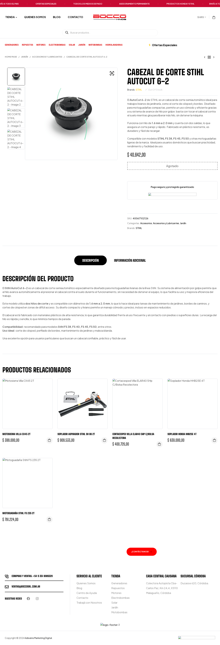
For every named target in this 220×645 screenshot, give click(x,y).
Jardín (24, 57)
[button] (112, 73)
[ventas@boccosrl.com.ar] (7, 587)
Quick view (47, 384)
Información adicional (130, 260)
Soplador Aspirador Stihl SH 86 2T (76, 434)
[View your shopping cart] (213, 17)
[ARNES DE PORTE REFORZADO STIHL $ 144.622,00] (213, 57)
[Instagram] (37, 598)
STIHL (139, 89)
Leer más (104, 440)
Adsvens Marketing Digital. (39, 637)
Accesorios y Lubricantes (47, 57)
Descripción (90, 260)
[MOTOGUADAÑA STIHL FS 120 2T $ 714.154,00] (204, 57)
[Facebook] (28, 598)
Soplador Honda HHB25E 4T (181, 434)
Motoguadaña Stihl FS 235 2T (18, 513)
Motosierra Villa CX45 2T (16, 434)
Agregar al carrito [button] (49, 440)
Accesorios (146, 223)
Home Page (11, 57)
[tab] (90, 262)
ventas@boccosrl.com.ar (26, 586)
